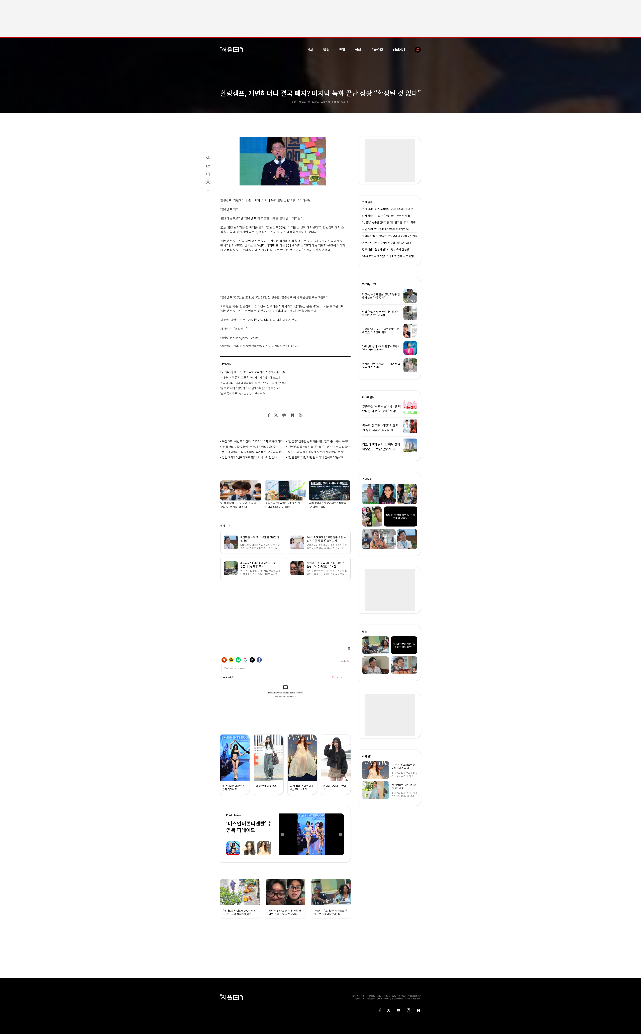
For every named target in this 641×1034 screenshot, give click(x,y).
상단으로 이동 (208, 190)
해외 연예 (367, 756)
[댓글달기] (208, 174)
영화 (358, 49)
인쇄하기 (208, 182)
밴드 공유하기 (301, 415)
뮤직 (342, 49)
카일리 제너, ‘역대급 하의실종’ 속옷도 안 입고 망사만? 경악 (253, 383)
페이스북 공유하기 (269, 415)
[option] (311, 834)
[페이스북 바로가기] (380, 1010)
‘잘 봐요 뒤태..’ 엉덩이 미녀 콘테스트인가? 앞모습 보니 (250, 388)
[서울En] (231, 49)
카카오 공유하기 (284, 415)
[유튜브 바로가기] (398, 1010)
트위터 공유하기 (276, 415)
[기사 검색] (415, 50)
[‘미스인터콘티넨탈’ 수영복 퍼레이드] (311, 834)
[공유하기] (208, 166)
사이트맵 (410, 995)
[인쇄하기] (208, 182)
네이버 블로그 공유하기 (292, 415)
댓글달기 (208, 174)
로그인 (418, 995)
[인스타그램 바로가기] (408, 1010)
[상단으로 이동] (208, 190)
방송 (326, 49)
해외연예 (399, 49)
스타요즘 (377, 49)
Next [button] (340, 834)
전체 (310, 49)
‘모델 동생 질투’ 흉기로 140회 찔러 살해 (242, 393)
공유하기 (208, 166)
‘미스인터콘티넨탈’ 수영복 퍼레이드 (249, 827)
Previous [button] (282, 834)
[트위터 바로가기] (388, 1010)
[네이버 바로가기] (418, 1010)
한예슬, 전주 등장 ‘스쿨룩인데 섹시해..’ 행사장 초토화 (250, 377)
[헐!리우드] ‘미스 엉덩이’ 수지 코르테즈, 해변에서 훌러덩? (252, 372)
